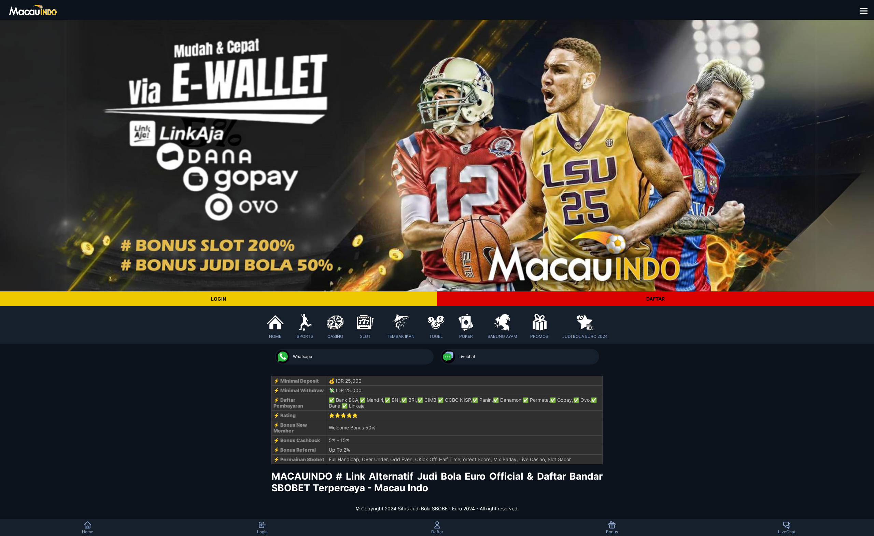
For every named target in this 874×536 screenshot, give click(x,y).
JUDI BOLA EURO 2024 (585, 336)
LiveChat (786, 531)
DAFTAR (655, 299)
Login (262, 531)
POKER (466, 336)
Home (87, 531)
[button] (865, 10)
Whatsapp (302, 356)
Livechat (467, 356)
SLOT (365, 336)
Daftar (437, 531)
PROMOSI (539, 336)
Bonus (612, 531)
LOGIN (218, 299)
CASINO (335, 336)
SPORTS (305, 336)
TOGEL (436, 336)
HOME (275, 336)
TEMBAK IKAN (400, 336)
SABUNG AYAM (502, 336)
